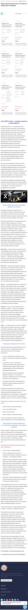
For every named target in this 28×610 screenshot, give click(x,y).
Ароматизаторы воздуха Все (11, 1)
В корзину (7, 44)
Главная (2, 1)
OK (24, 603)
